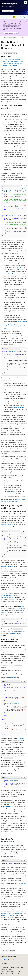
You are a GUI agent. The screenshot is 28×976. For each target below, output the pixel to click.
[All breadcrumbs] (2, 37)
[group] (14, 212)
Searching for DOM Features (9, 65)
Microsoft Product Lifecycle (11, 25)
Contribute (4, 969)
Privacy (10, 969)
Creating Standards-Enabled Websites (11, 37)
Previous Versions (14, 967)
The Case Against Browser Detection (11, 59)
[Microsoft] (14, 17)
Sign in (25, 17)
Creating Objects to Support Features (12, 63)
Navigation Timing (6, 597)
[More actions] (25, 37)
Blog (22, 967)
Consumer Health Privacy (7, 971)
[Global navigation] (1, 17)
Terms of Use (20, 971)
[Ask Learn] (22, 37)
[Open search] (20, 17)
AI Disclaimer (4, 967)
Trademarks (4, 974)
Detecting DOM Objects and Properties (12, 61)
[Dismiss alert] (25, 2)
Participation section (8, 915)
